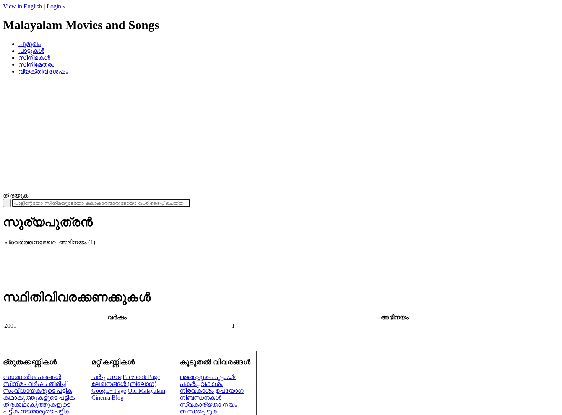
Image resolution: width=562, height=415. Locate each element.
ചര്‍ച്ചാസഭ (106, 377)
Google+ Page (108, 390)
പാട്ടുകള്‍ (31, 50)
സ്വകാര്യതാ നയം (208, 404)
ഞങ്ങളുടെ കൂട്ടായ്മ (208, 377)
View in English (22, 6)
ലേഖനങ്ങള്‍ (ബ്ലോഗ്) (123, 384)
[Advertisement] (281, 134)
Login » (56, 6)
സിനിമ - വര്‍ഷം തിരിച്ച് (34, 384)
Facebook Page (141, 377)
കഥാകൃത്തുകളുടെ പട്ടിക (39, 397)
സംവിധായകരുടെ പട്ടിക (37, 390)
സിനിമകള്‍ (34, 57)
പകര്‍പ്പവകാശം (201, 384)
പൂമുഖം (29, 44)
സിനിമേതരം (36, 64)
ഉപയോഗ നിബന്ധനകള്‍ (212, 394)
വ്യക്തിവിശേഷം (43, 71)
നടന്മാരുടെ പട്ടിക (45, 411)
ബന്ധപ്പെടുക (199, 411)
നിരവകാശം (197, 390)
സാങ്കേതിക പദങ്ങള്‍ (32, 377)
